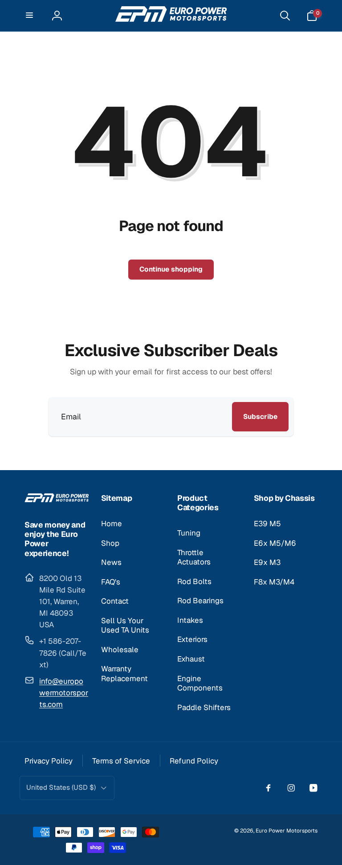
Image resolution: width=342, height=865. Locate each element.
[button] (30, 15)
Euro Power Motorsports (287, 830)
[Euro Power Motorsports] (56, 499)
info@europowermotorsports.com (63, 692)
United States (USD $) (61, 787)
